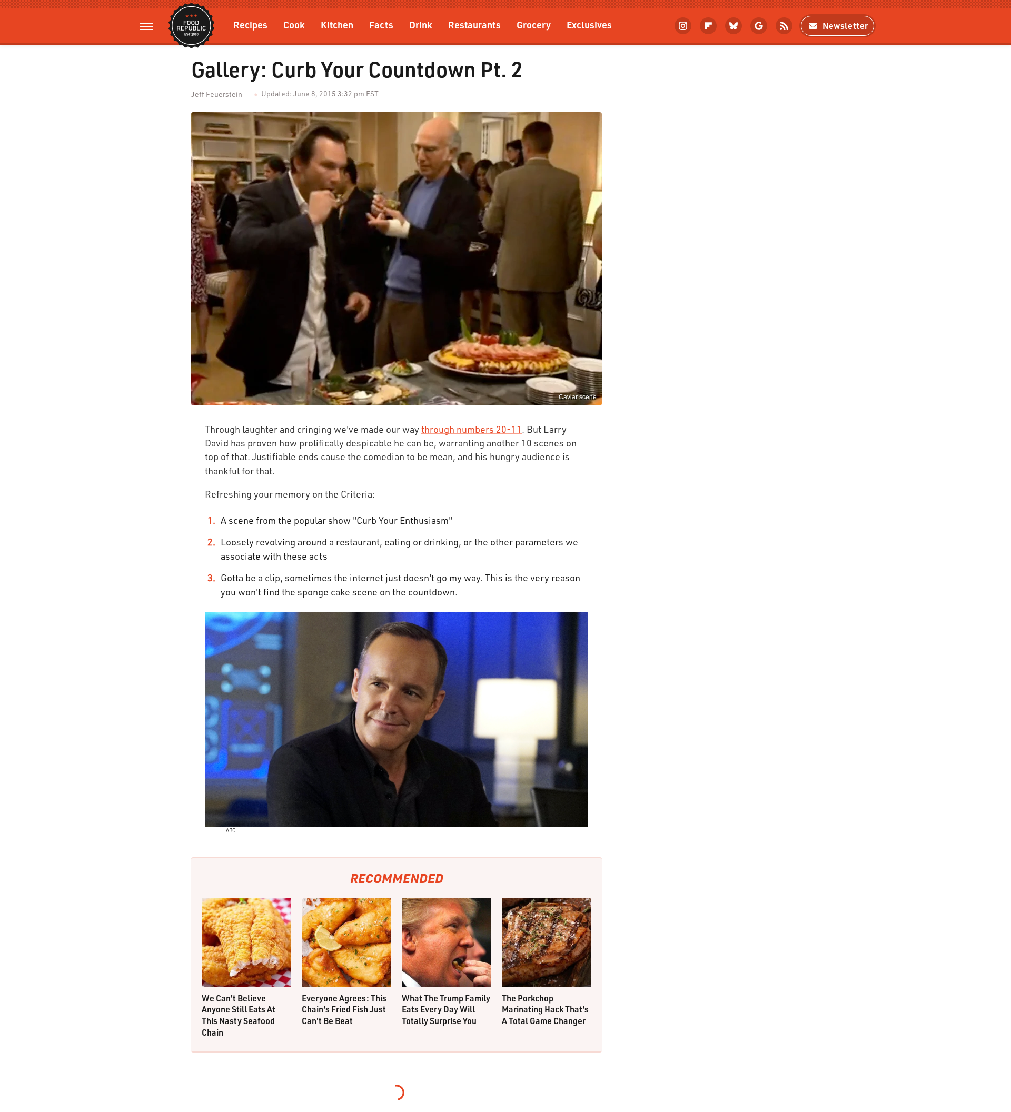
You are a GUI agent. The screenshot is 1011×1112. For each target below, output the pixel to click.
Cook (294, 24)
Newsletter (845, 25)
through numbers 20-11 (471, 429)
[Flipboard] (708, 25)
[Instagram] (683, 25)
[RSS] (784, 25)
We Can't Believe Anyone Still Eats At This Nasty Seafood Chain (238, 1015)
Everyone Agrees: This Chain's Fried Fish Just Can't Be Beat (344, 1009)
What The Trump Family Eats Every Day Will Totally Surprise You (446, 1009)
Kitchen (337, 24)
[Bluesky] (733, 25)
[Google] (758, 25)
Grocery (534, 24)
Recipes (250, 24)
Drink (420, 24)
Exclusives (589, 24)
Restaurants (474, 24)
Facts (381, 24)
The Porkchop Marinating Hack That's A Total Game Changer (545, 1009)
